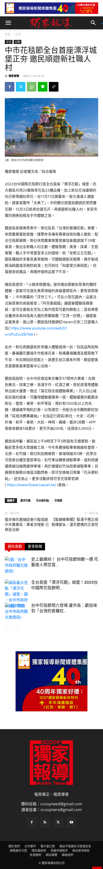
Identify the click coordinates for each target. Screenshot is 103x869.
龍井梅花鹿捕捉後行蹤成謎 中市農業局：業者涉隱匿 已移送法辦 (27, 524)
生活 (18, 34)
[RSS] (45, 822)
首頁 (8, 34)
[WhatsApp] (31, 87)
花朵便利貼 (42, 500)
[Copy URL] (53, 87)
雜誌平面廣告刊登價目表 (75, 846)
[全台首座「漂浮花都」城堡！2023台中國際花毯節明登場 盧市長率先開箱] (17, 594)
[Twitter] (20, 87)
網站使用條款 (81, 851)
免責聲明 (35, 855)
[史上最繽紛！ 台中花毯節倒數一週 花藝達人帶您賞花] (17, 565)
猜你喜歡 (15, 546)
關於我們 (14, 846)
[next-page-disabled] (15, 629)
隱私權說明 (39, 851)
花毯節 (58, 500)
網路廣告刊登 (18, 851)
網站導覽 (51, 855)
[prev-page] (8, 629)
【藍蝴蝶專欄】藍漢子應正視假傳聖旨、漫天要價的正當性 (75, 522)
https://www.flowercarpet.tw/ (31, 485)
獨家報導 (14, 76)
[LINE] (42, 87)
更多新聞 (35, 546)
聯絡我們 (67, 855)
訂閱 (17, 41)
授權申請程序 (59, 851)
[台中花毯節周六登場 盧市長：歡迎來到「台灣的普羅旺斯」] (17, 611)
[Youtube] (71, 822)
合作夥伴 (30, 846)
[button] (8, 22)
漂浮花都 (25, 500)
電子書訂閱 (47, 846)
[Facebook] (9, 87)
